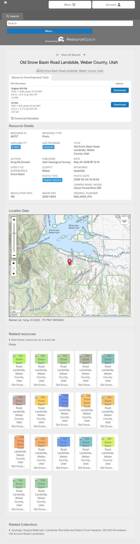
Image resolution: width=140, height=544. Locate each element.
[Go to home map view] (13, 263)
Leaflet (86, 315)
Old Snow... (18, 384)
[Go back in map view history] (13, 273)
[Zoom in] (14, 219)
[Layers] (124, 220)
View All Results (71, 54)
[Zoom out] (14, 255)
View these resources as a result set (32, 339)
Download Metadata (26, 118)
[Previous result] (57, 55)
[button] (69, 262)
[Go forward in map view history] (13, 268)
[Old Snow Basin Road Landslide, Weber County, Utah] (70, 71)
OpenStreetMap (110, 315)
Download (120, 90)
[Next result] (84, 55)
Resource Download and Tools (30, 77)
